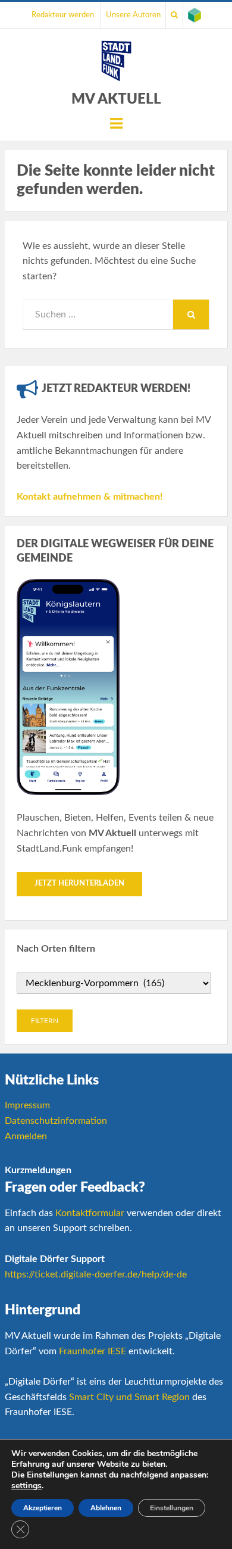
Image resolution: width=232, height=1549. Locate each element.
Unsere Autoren (133, 14)
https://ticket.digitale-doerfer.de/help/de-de (96, 1274)
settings (26, 1486)
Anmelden (26, 1136)
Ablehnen (105, 1508)
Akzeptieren (42, 1508)
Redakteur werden (63, 14)
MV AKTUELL (116, 99)
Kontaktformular (89, 1213)
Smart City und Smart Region (129, 1397)
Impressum (27, 1105)
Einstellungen (171, 1508)
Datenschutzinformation (56, 1121)
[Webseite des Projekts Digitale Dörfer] (194, 15)
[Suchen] (174, 15)
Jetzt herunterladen (79, 883)
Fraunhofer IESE (92, 1351)
